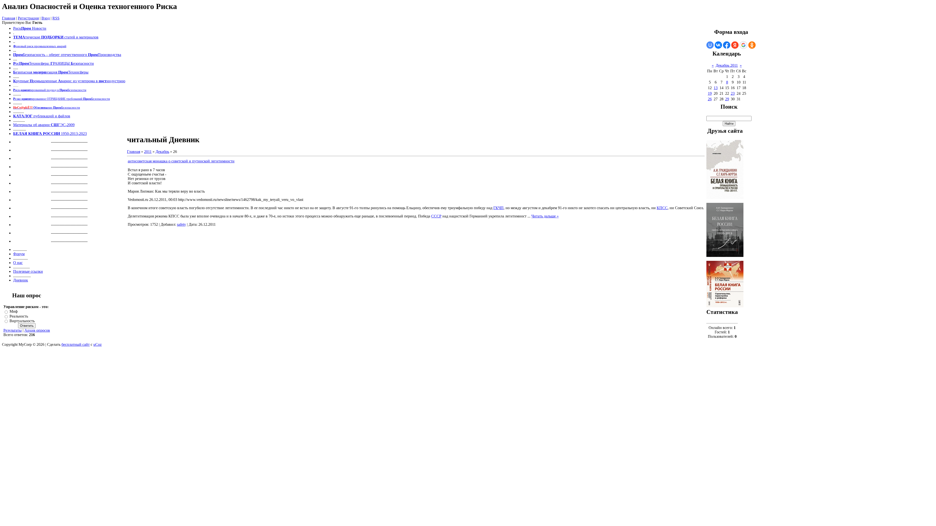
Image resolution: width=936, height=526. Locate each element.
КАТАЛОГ (22, 116)
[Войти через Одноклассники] (752, 45)
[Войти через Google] (743, 45)
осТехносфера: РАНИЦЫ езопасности (53, 63)
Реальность (19, 316)
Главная (8, 18)
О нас (18, 263)
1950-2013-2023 (50, 134)
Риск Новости (29, 28)
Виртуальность (22, 321)
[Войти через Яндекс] (735, 45)
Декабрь (162, 152)
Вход (45, 18)
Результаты (12, 330)
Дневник (20, 280)
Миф (14, 312)
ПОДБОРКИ (52, 37)
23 (733, 93)
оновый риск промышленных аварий (39, 46)
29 (727, 99)
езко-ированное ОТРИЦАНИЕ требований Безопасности (61, 99)
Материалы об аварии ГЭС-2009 (44, 125)
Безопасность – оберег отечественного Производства (67, 55)
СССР (436, 216)
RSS (55, 18)
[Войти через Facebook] (726, 45)
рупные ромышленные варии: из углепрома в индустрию (69, 81)
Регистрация (28, 18)
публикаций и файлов (51, 116)
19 (710, 93)
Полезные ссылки (28, 271)
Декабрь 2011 (727, 65)
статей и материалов (81, 37)
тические (32, 37)
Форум (19, 254)
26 (710, 99)
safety (181, 224)
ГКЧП (498, 208)
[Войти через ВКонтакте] (718, 45)
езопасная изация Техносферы (50, 72)
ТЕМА (19, 37)
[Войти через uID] (710, 45)
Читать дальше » (545, 216)
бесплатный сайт (75, 344)
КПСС (662, 208)
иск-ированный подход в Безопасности (49, 90)
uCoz (97, 344)
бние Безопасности (46, 107)
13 (716, 88)
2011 (148, 152)
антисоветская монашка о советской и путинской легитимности (181, 161)
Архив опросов (37, 330)
